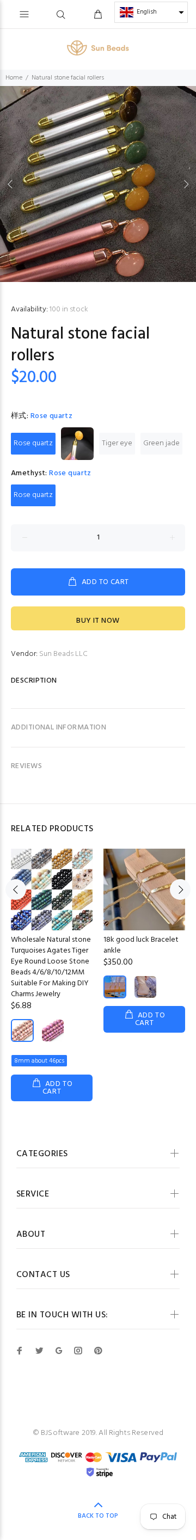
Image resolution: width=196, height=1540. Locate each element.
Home (13, 77)
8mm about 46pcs (39, 1061)
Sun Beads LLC (63, 654)
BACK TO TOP (98, 1516)
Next (185, 184)
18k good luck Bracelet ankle (141, 945)
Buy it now (97, 621)
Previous (10, 184)
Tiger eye (117, 443)
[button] (151, 12)
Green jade (161, 443)
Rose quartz (33, 443)
